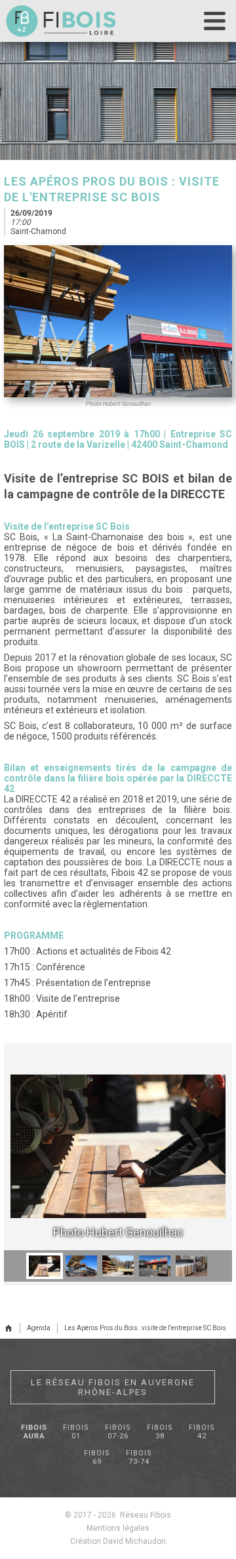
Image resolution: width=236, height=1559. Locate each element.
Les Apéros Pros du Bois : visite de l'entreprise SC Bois (145, 1328)
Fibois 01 (76, 1431)
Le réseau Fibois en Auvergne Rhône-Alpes (113, 1387)
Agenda (38, 1328)
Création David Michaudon (118, 1541)
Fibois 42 (202, 1431)
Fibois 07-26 (118, 1431)
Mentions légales (118, 1528)
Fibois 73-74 (139, 1457)
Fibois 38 (160, 1431)
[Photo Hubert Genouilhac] (119, 1145)
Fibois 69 (97, 1457)
